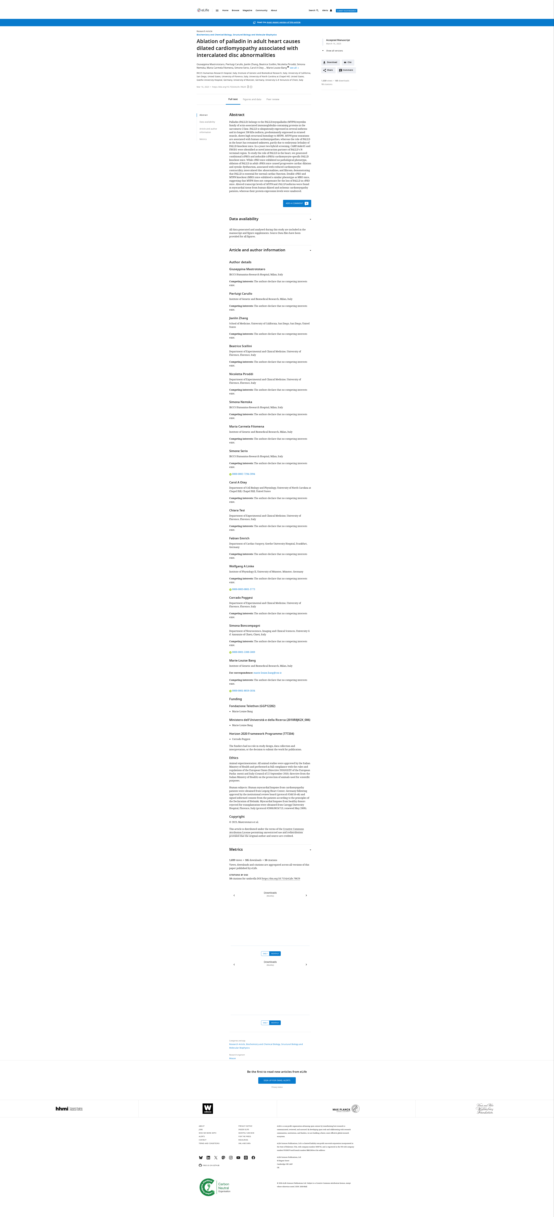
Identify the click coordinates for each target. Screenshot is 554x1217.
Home (225, 10)
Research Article (204, 31)
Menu (217, 10)
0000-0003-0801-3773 (243, 589)
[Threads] (246, 1159)
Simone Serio (241, 68)
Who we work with (207, 1133)
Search (312, 10)
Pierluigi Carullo (234, 64)
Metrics (203, 139)
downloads (342, 80)
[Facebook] (253, 1159)
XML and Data (244, 1143)
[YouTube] (238, 1159)
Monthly (275, 953)
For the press (244, 1136)
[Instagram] (231, 1159)
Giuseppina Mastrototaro (210, 64)
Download (332, 62)
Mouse (232, 1058)
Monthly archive (246, 1133)
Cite (349, 62)
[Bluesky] (201, 1159)
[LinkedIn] (208, 1159)
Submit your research (346, 11)
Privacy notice (277, 1087)
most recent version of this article (283, 22)
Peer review (272, 99)
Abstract (204, 115)
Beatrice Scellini (267, 64)
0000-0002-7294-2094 (243, 474)
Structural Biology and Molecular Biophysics (255, 35)
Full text (233, 99)
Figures (252, 99)
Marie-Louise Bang (276, 68)
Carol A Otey (257, 68)
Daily (265, 953)
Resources (243, 1140)
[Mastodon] (223, 1159)
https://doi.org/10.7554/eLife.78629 (229, 86)
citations (326, 84)
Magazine (247, 10)
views (326, 80)
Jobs (201, 1129)
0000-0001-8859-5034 (243, 691)
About (274, 10)
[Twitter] (216, 1159)
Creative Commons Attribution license (330, 1183)
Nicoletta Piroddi (286, 64)
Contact (202, 1140)
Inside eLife (243, 1129)
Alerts (325, 10)
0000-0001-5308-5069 (243, 652)
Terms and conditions (209, 1143)
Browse (235, 10)
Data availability (207, 121)
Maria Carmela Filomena (220, 68)
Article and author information (208, 130)
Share (330, 70)
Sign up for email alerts (277, 1080)
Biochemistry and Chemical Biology (214, 35)
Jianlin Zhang (251, 64)
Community (261, 10)
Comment (349, 70)
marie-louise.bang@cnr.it (268, 673)
